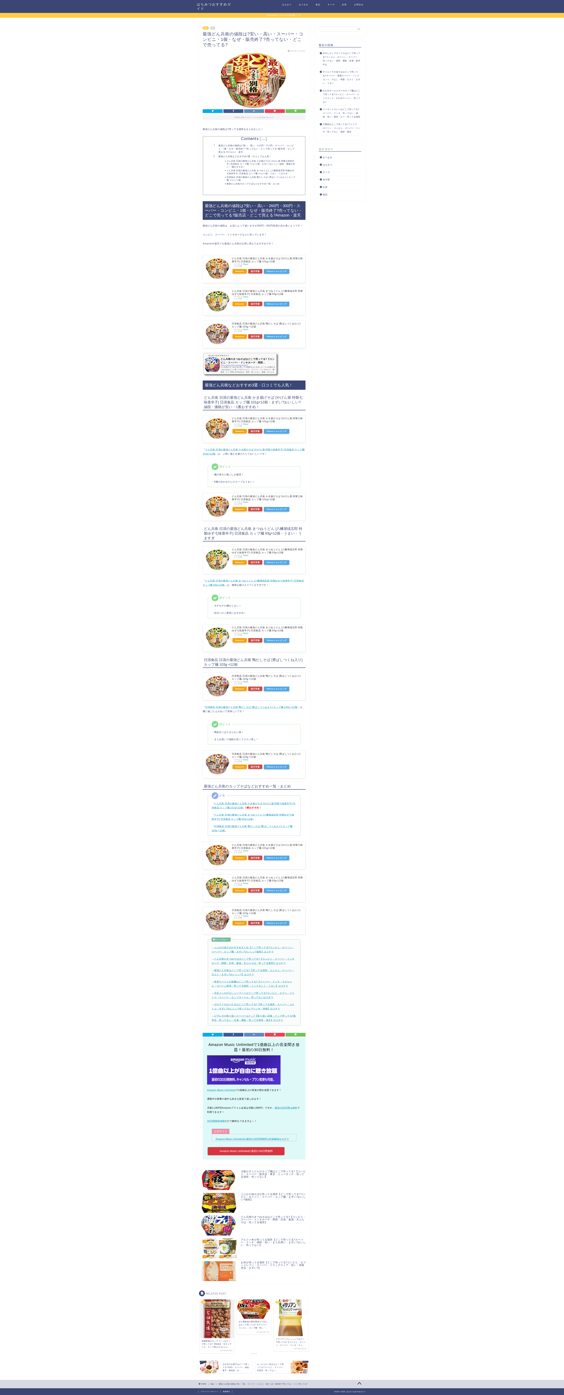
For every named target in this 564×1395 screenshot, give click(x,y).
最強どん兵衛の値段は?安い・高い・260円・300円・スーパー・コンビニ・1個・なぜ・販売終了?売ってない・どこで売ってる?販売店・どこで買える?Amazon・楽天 (256, 148)
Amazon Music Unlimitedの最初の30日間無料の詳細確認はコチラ (252, 1139)
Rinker (245, 264)
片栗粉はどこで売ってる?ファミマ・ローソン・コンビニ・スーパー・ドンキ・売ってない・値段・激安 (341, 128)
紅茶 (344, 4)
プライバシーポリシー (209, 1391)
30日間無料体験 (216, 1121)
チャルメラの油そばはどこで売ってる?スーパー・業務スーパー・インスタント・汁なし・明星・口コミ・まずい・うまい (341, 77)
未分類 (326, 179)
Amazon (239, 271)
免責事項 (226, 1391)
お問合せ (359, 4)
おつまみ (303, 4)
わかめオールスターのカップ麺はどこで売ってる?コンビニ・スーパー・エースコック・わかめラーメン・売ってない (341, 96)
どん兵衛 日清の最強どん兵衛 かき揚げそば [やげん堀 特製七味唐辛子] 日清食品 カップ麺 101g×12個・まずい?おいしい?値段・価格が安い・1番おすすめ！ (261, 164)
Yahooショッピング (276, 271)
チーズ (331, 4)
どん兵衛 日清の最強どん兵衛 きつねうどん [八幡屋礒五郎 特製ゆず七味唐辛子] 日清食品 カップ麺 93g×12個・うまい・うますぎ (260, 172)
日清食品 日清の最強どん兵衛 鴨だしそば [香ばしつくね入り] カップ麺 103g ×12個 (261, 178)
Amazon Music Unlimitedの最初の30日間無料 (246, 1151)
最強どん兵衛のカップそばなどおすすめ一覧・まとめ (253, 183)
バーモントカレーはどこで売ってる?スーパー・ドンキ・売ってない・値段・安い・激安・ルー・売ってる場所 (341, 113)
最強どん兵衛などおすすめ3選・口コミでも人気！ (244, 156)
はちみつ (287, 4)
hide (263, 139)
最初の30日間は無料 (286, 1108)
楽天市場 (255, 271)
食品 (318, 4)
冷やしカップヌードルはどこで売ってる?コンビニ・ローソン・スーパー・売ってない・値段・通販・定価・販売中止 (341, 59)
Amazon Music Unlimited (221, 1090)
